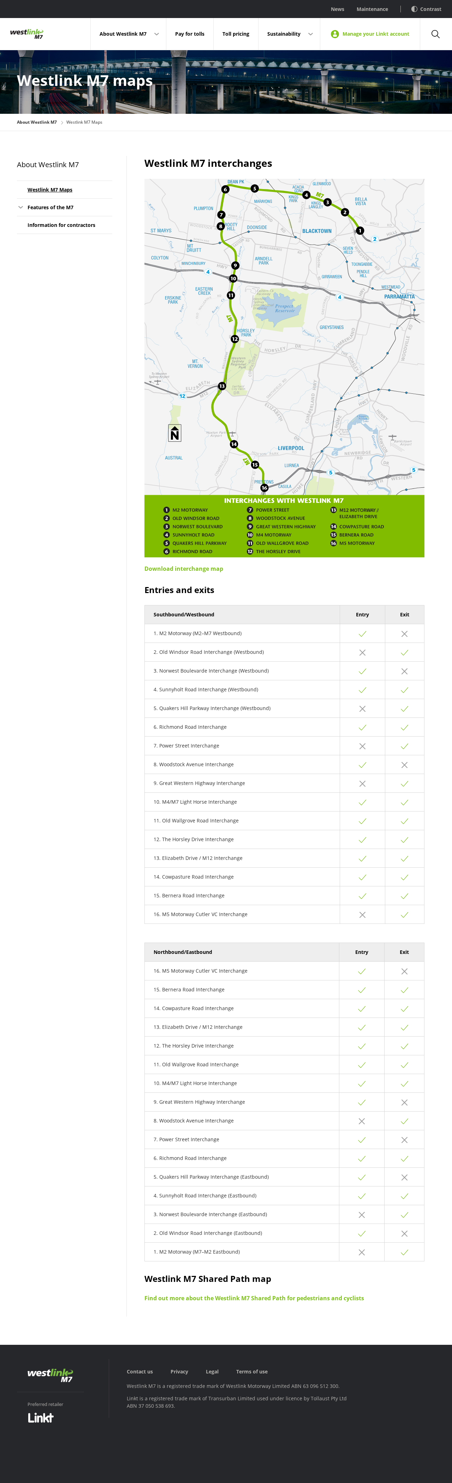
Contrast (430, 9)
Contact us (140, 1371)
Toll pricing (235, 33)
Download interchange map (183, 569)
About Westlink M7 (123, 33)
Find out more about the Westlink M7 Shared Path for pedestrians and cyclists (254, 1298)
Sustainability (284, 33)
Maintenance (372, 9)
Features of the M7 (50, 207)
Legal (212, 1371)
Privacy (179, 1371)
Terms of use (252, 1371)
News (337, 9)
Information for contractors (61, 225)
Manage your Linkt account (376, 33)
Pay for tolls (189, 33)
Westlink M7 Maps (50, 189)
